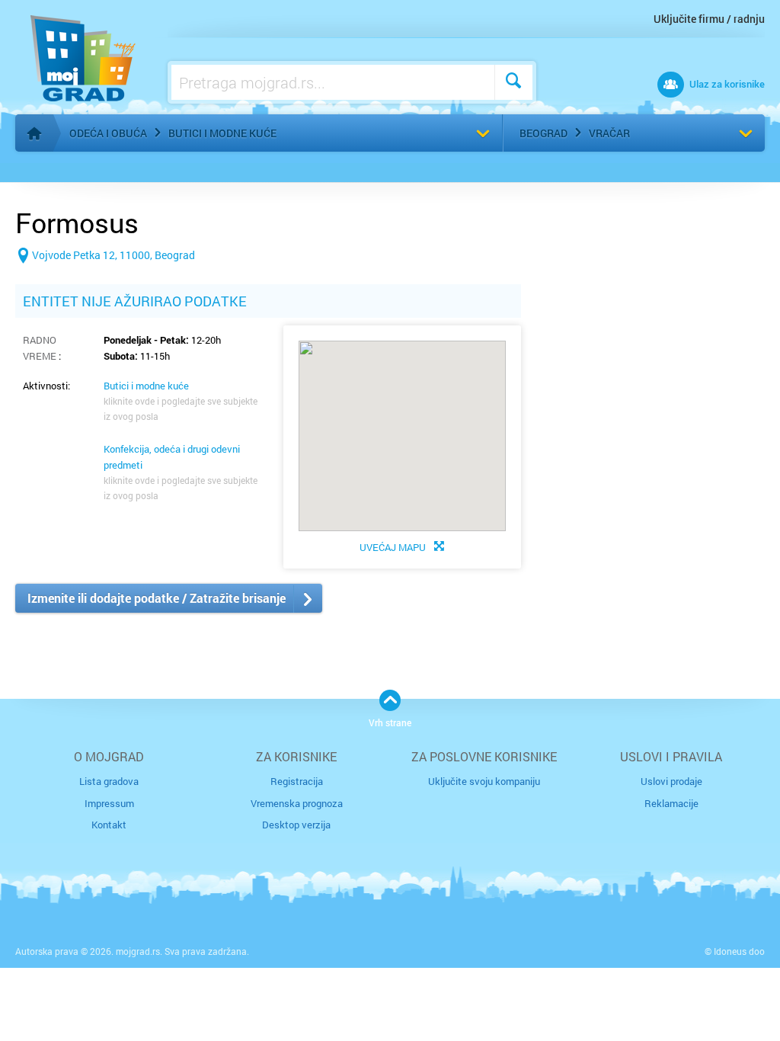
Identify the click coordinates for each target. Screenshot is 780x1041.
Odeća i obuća (108, 133)
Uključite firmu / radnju (709, 18)
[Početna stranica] (34, 133)
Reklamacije (671, 803)
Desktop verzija (296, 824)
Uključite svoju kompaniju (484, 781)
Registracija (296, 781)
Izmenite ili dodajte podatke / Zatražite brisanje (156, 598)
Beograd (543, 133)
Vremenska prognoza (297, 803)
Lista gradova (109, 781)
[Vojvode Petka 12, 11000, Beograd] (105, 279)
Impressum (109, 803)
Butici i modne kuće (222, 133)
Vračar (609, 133)
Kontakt (108, 824)
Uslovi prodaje (671, 781)
